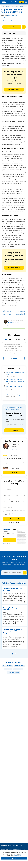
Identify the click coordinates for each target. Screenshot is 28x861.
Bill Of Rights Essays (7, 665)
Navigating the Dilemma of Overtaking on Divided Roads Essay (13, 631)
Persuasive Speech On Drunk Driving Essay (13, 589)
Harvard (17, 340)
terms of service (8, 511)
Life (17, 6)
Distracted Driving (12, 15)
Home (2, 6)
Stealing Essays (8, 669)
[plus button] (23, 501)
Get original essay (14, 90)
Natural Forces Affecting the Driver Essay (15, 373)
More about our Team (9, 326)
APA (5, 340)
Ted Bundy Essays (18, 669)
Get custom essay (14, 268)
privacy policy (16, 511)
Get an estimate (14, 519)
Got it (14, 858)
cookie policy (17, 855)
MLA (10, 340)
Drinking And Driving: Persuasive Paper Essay (14, 609)
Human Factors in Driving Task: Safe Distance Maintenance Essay (15, 380)
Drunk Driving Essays (19, 665)
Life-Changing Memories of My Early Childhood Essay (14, 387)
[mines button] (4, 501)
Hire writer (14, 472)
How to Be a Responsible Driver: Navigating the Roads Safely (20, 312)
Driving (22, 6)
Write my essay (14, 430)
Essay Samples (10, 6)
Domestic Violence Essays (13, 672)
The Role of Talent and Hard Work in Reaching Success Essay (15, 394)
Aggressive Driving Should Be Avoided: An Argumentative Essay (7, 313)
